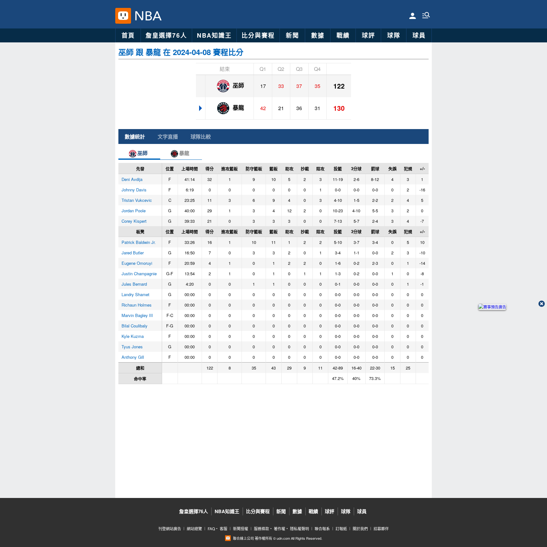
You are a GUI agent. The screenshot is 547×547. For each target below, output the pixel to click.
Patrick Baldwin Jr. (139, 242)
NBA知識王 (214, 35)
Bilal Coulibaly (135, 326)
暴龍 (237, 107)
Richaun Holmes (137, 305)
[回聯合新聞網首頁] (123, 16)
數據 (317, 35)
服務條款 (261, 528)
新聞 (292, 35)
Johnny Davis (134, 190)
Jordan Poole (134, 210)
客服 (223, 528)
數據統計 (135, 136)
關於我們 (360, 528)
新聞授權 (240, 528)
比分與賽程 (258, 35)
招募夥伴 (381, 528)
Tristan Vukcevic (137, 200)
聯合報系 (322, 528)
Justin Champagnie (139, 273)
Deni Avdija (132, 179)
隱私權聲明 (299, 528)
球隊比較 (201, 136)
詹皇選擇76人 (166, 35)
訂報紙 (341, 528)
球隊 (393, 35)
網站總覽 (194, 528)
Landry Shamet (135, 294)
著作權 (279, 528)
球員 (419, 35)
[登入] (412, 15)
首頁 (128, 35)
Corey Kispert (134, 221)
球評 (368, 35)
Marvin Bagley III (137, 315)
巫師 (237, 85)
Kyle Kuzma (133, 336)
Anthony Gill (133, 357)
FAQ (211, 528)
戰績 (343, 35)
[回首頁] (146, 16)
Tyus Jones (132, 347)
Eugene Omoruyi (137, 263)
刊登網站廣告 (169, 528)
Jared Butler (133, 253)
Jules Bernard (134, 284)
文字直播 (168, 136)
